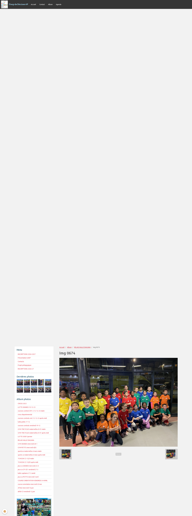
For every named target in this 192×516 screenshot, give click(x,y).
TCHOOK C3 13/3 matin (26, 458)
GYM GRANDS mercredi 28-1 (27, 444)
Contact (42, 4)
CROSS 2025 (22, 403)
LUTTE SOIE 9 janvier (25, 436)
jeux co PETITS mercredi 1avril (28, 477)
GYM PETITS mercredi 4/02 (27, 447)
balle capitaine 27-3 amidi (26, 473)
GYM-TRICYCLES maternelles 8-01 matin (32, 429)
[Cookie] (4, 511)
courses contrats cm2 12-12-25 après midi (32, 418)
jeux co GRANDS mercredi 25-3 (28, 466)
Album (50, 4)
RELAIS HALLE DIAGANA (82, 347)
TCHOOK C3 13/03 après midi (28, 462)
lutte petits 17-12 (24, 422)
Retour (118, 454)
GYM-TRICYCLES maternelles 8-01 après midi (33, 433)
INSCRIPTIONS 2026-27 (26, 369)
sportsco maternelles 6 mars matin (30, 451)
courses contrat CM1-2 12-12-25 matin (31, 411)
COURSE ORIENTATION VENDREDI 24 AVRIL (33, 480)
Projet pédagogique (24, 365)
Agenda (58, 4)
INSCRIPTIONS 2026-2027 (27, 354)
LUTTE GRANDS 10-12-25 (26, 407)
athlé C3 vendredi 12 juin (26, 491)
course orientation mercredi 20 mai (30, 484)
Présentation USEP (24, 358)
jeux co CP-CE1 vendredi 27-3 (28, 469)
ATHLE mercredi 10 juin (26, 488)
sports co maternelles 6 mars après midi (31, 455)
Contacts (21, 361)
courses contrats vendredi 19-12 (29, 425)
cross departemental (25, 414)
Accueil (33, 4)
